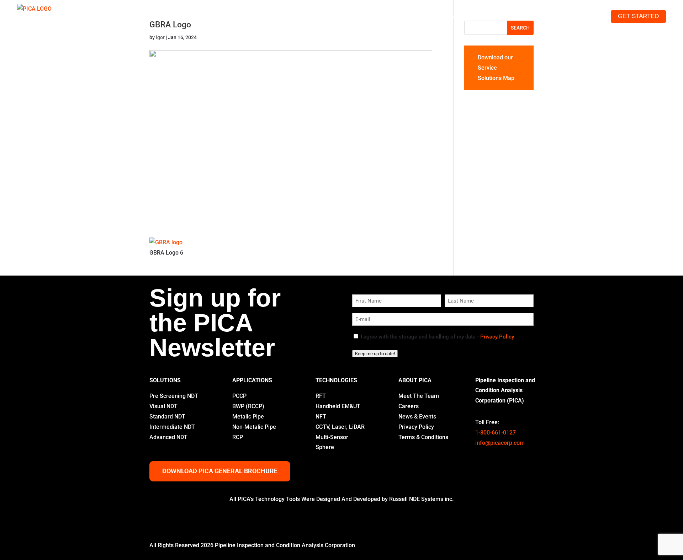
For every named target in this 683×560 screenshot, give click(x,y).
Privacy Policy (497, 337)
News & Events (417, 416)
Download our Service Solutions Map (496, 67)
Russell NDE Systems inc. (421, 499)
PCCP (239, 396)
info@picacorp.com (500, 442)
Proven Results (510, 16)
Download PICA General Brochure (219, 471)
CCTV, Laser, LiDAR (340, 426)
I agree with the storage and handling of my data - (437, 337)
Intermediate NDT (172, 426)
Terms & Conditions (423, 437)
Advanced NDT (168, 437)
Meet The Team (418, 396)
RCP (237, 437)
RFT (321, 396)
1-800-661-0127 (495, 432)
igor (160, 37)
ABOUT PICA (414, 380)
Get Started (638, 16)
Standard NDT (167, 416)
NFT (321, 416)
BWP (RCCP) (248, 406)
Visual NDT (163, 406)
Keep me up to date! (375, 353)
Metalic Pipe (248, 416)
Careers (408, 406)
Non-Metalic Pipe (254, 426)
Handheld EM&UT (338, 406)
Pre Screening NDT (173, 396)
